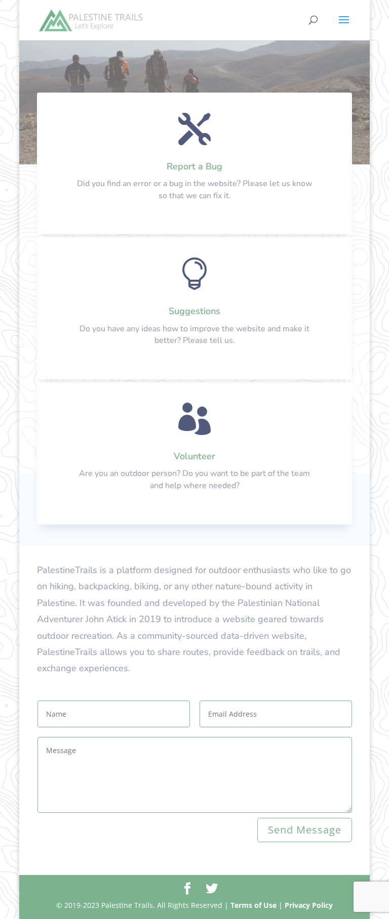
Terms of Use (253, 905)
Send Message (304, 830)
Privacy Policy (309, 905)
